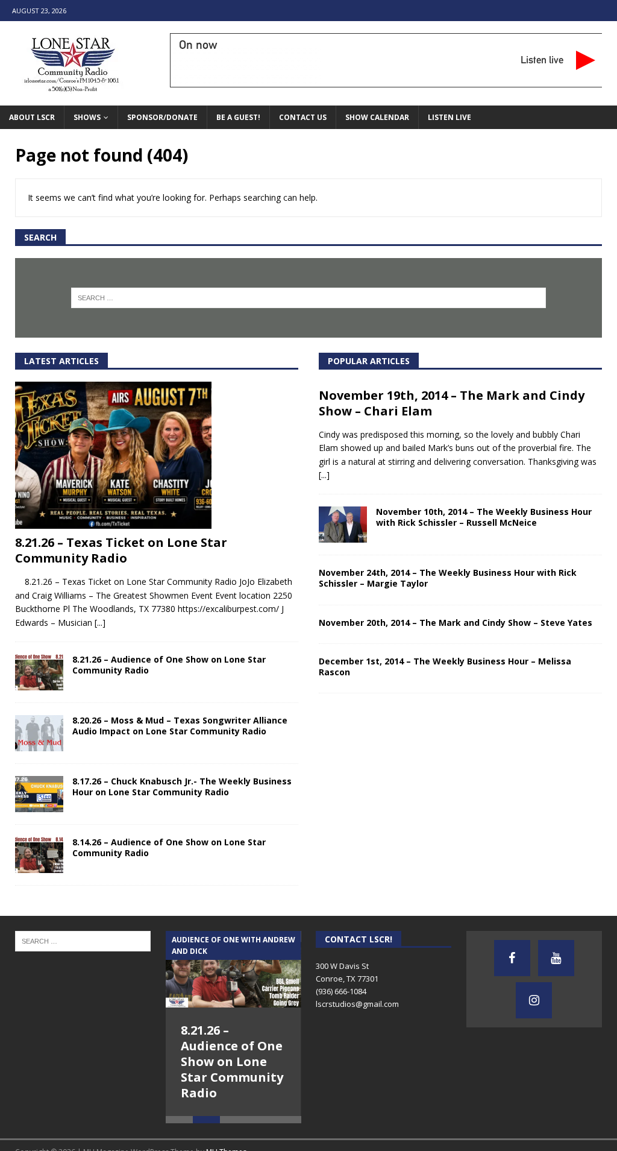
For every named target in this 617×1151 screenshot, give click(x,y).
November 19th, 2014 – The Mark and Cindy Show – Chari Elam (451, 403)
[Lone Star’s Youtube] (556, 958)
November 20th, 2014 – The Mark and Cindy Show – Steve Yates (455, 622)
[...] (100, 622)
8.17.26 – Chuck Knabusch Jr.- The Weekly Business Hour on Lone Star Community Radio (182, 786)
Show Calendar (377, 117)
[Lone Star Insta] (534, 1000)
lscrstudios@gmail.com (357, 1003)
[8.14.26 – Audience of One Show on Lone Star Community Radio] (39, 855)
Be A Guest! (238, 117)
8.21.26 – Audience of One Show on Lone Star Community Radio (169, 665)
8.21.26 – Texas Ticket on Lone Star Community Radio (121, 550)
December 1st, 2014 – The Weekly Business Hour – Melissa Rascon (445, 666)
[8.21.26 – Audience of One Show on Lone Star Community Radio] (39, 672)
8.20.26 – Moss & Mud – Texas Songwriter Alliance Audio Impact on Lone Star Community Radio (179, 725)
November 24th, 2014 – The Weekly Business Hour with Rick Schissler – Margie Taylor (448, 578)
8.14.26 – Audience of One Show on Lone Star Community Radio (169, 847)
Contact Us (303, 117)
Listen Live (449, 117)
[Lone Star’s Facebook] (512, 958)
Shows (87, 117)
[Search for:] (309, 298)
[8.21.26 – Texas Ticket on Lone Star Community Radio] (156, 455)
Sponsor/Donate (162, 117)
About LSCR (32, 117)
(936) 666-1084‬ (341, 991)
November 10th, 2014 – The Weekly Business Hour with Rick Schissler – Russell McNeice (484, 517)
